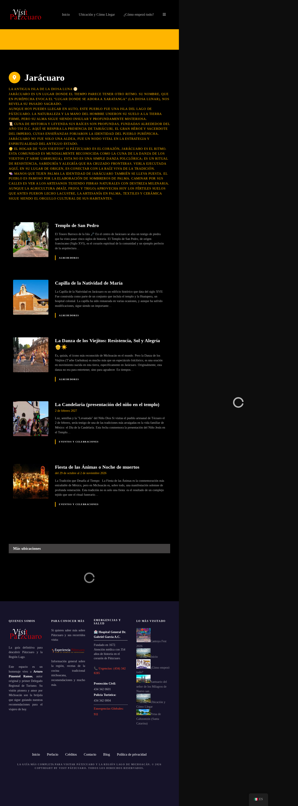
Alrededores (69, 258)
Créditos (71, 754)
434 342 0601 (102, 689)
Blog (106, 754)
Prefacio (52, 754)
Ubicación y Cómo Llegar (97, 14)
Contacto (90, 754)
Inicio (66, 14)
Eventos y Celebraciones (79, 442)
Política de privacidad (132, 754)
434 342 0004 (102, 700)
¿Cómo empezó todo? (139, 14)
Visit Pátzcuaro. (73, 768)
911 (96, 714)
